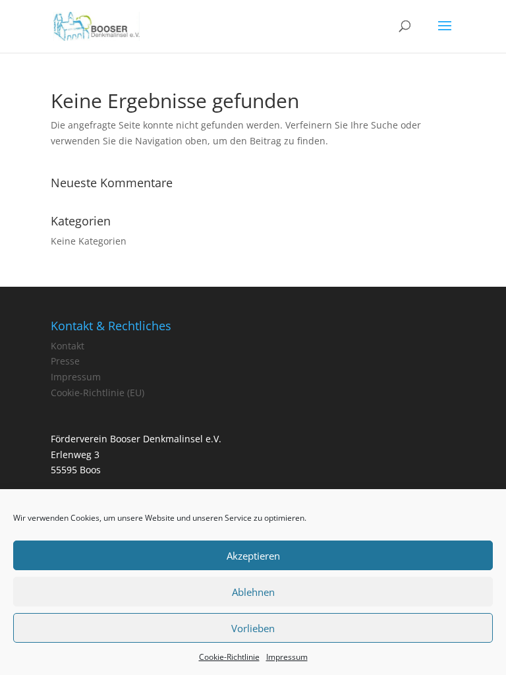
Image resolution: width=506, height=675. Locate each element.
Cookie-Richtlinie (229, 656)
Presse (65, 361)
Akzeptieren (253, 555)
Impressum (287, 656)
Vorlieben (253, 628)
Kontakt (67, 345)
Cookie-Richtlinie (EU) (97, 392)
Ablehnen (253, 592)
